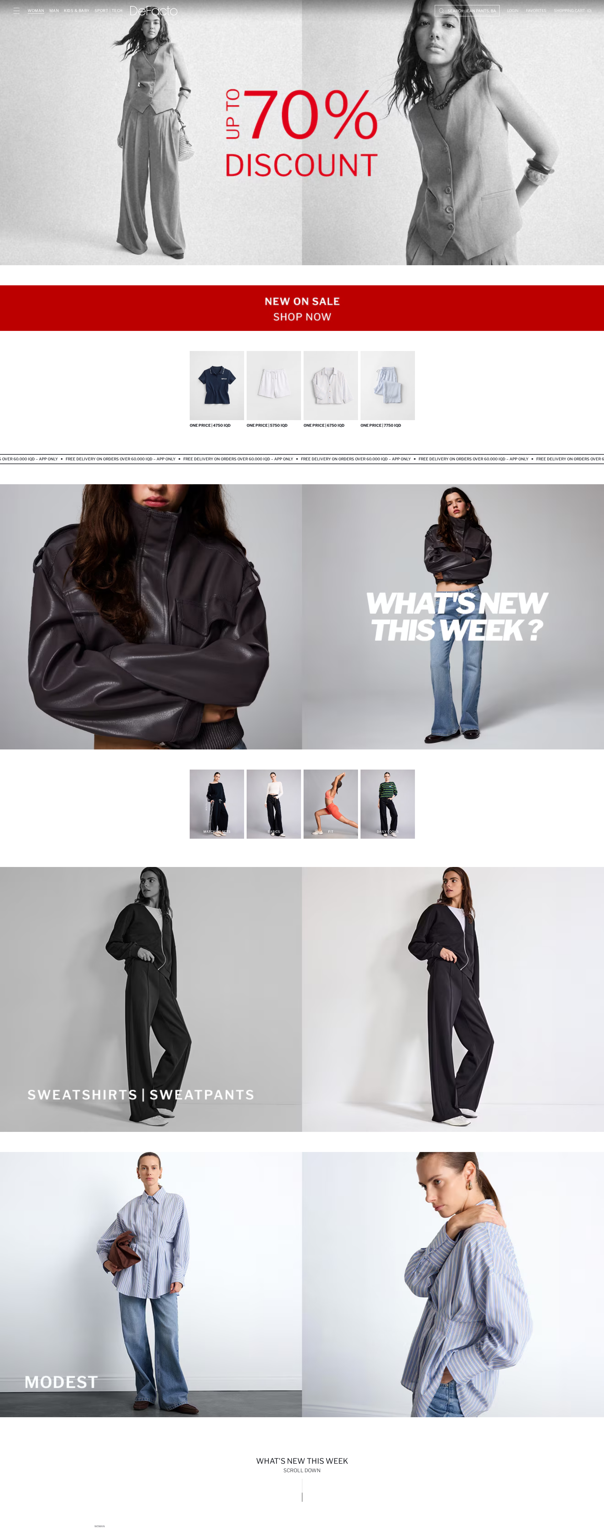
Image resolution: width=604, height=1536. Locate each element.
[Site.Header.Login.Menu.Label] (16, 10)
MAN (54, 10)
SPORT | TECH (109, 10)
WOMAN (36, 10)
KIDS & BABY (77, 10)
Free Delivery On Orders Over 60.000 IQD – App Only (101, 459)
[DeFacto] (153, 10)
